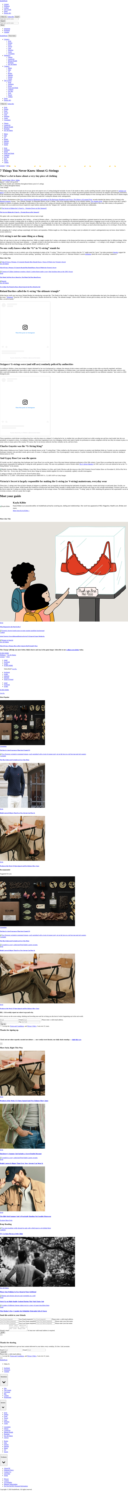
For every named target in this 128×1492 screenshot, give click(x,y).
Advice (6, 1437)
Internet (10, 75)
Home (10, 86)
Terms (6, 1475)
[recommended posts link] (22, 1095)
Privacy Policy (31, 1026)
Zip (20, 1022)
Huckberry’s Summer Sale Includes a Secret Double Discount (21, 1154)
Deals (6, 11)
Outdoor (10, 89)
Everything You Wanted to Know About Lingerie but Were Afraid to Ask (20, 287)
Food (9, 45)
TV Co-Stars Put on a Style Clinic (11, 1234)
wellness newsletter (72, 650)
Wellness (7, 6)
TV (9, 71)
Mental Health (12, 61)
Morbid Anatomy (5, 201)
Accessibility (8, 1482)
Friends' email (4, 1330)
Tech (9, 93)
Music (10, 68)
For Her (10, 91)
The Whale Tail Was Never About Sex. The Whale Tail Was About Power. (20, 277)
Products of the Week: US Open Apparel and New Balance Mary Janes (19, 866)
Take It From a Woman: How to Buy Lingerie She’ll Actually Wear (19, 646)
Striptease (10, 297)
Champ (6, 1395)
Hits (5, 1388)
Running (11, 62)
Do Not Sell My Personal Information (16, 1486)
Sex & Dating (12, 64)
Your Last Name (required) (27, 1323)
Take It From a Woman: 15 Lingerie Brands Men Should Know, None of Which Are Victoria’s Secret (28, 267)
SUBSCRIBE (4, 653)
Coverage (7, 1392)
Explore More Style (6, 1220)
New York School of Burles (29, 199)
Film (9, 70)
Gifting (10, 97)
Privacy (6, 1479)
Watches (10, 50)
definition (88, 254)
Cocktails (3, 756)
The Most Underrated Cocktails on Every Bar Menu (14, 760)
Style (9, 41)
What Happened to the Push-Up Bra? (10, 627)
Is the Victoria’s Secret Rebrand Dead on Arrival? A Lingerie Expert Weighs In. (22, 636)
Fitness (10, 57)
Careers (6, 1481)
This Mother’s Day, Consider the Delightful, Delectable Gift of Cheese (23, 1311)
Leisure (6, 4)
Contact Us (7, 1472)
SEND (2, 1332)
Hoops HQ (7, 13)
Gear (9, 48)
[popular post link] (22, 744)
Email (21, 1020)
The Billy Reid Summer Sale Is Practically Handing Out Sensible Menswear (25, 1216)
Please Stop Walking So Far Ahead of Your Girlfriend (18, 1292)
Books (10, 73)
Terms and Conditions (17, 1026)
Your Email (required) (26, 1319)
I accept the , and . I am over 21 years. (25, 1026)
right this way (76, 1039)
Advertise (7, 1474)
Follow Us (3, 17)
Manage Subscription (10, 1484)
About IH (7, 1468)
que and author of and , (65, 199)
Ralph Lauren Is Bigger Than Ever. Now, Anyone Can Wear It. (17, 813)
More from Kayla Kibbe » (21, 511)
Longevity (11, 59)
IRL (5, 1394)
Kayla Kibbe (6, 180)
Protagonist (7, 1397)
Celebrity (3, 1230)
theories (115, 252)
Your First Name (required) (27, 1321)
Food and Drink (13, 88)
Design (10, 77)
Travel (10, 46)
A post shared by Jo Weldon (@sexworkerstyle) (25, 358)
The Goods (7, 9)
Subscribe (11, 17)
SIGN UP (3, 1352)
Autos (10, 52)
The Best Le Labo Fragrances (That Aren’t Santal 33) (15, 750)
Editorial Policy (9, 1470)
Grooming (11, 54)
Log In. (14, 669)
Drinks (10, 43)
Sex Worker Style (96, 201)
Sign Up (3, 1024)
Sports (10, 79)
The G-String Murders (86, 464)
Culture (6, 8)
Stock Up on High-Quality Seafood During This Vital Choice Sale (22, 1301)
